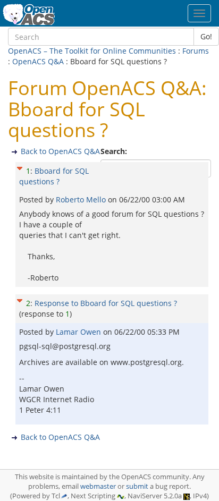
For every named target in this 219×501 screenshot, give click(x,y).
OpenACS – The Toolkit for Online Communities (92, 51)
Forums (195, 51)
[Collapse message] (19, 167)
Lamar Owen (79, 332)
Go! (206, 36)
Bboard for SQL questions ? (54, 176)
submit (137, 486)
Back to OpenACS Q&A (60, 151)
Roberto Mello (82, 199)
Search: (114, 151)
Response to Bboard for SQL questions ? (106, 303)
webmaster (98, 486)
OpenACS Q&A (38, 61)
